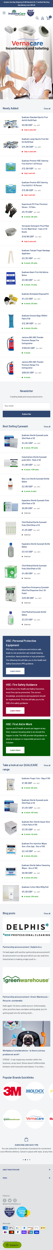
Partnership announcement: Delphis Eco (22, 947)
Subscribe (26, 414)
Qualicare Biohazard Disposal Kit (35, 294)
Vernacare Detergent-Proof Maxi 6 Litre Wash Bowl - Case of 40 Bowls (35, 229)
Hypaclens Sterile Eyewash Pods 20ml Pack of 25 (35, 502)
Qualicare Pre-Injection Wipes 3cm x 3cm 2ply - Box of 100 (34, 845)
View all (47, 108)
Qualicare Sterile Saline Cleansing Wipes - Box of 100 (36, 866)
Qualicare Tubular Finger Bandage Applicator (36, 252)
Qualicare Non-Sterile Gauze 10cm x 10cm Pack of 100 (36, 823)
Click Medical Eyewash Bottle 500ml (34, 613)
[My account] (42, 18)
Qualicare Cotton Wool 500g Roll (35, 887)
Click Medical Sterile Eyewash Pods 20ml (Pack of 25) (34, 567)
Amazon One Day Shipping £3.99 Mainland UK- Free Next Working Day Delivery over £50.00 (26, 3)
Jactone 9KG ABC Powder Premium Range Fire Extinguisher (32, 340)
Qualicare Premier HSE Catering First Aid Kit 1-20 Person (35, 162)
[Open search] (37, 18)
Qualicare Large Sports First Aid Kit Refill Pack (35, 140)
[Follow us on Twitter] (10, 1200)
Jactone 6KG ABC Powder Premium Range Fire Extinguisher (32, 365)
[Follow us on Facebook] (5, 1200)
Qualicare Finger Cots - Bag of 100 (36, 778)
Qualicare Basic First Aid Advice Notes (35, 273)
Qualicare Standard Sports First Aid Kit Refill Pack (35, 118)
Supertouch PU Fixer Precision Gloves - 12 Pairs (35, 205)
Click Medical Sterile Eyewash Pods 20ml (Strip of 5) (34, 523)
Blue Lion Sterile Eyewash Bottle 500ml (35, 480)
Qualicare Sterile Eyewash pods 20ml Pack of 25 (35, 436)
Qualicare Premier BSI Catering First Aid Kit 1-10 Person (35, 184)
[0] (48, 18)
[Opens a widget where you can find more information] (12, 1245)
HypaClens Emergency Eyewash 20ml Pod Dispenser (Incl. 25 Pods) (35, 590)
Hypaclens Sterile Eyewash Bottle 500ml (36, 545)
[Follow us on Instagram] (15, 1200)
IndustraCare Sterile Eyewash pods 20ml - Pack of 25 (34, 458)
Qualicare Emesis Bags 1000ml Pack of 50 (34, 317)
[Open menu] (4, 13)
